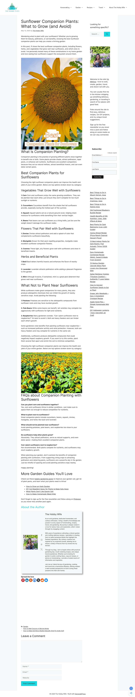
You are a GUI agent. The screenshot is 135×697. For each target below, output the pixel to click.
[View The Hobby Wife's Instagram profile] (41, 540)
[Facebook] (34, 580)
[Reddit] (42, 580)
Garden (25, 626)
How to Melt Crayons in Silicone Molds (36, 628)
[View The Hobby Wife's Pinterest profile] (41, 544)
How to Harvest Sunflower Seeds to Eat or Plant (99, 287)
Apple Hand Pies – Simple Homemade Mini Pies (99, 304)
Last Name (95, 169)
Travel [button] (101, 7)
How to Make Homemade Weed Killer (41, 494)
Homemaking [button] (64, 7)
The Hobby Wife (53, 514)
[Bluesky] (46, 580)
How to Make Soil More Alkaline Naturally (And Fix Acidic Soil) (43, 631)
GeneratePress (80, 694)
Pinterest (77, 499)
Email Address (97, 155)
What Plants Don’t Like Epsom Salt (39, 491)
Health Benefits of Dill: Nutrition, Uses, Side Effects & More (99, 218)
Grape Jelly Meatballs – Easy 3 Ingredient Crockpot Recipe (99, 296)
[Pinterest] (23, 580)
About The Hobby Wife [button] (117, 7)
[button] (130, 3)
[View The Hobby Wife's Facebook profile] (41, 535)
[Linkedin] (27, 580)
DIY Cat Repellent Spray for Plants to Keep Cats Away (47, 489)
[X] (38, 580)
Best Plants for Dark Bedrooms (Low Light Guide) (98, 227)
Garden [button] (78, 7)
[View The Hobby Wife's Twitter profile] (41, 549)
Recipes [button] (90, 7)
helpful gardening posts (43, 479)
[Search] (107, 34)
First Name (95, 162)
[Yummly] (30, 580)
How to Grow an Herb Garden (38, 486)
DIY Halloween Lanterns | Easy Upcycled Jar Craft (99, 312)
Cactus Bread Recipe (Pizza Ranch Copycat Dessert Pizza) (98, 235)
